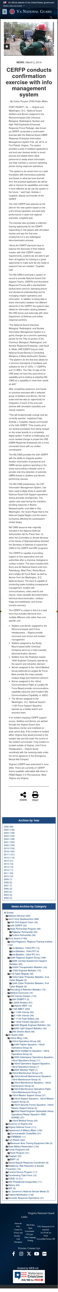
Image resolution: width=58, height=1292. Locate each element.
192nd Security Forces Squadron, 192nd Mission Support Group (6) (32, 1106)
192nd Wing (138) (19, 1038)
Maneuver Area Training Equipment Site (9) (31, 1143)
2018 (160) (9, 851)
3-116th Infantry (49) (24, 1015)
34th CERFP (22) (18, 925)
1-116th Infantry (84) (24, 1012)
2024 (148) (9, 832)
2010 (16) (8, 876)
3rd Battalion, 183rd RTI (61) (26, 954)
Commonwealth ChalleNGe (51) (25, 1133)
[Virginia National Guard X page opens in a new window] (29, 1254)
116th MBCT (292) (21, 1008)
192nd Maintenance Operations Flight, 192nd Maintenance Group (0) (31, 1090)
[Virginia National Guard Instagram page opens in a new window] (21, 1254)
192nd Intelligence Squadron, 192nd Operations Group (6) (30, 1052)
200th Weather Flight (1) (26, 1069)
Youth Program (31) (19, 1152)
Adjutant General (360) (19, 915)
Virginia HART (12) (23, 1005)
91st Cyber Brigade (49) (21, 973)
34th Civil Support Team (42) (24, 922)
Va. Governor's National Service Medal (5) (28, 1191)
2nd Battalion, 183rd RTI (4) (25, 951)
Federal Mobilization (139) (21, 1194)
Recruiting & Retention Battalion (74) (28, 989)
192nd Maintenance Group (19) (27, 1072)
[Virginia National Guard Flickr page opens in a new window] (44, 1254)
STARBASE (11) (18, 1136)
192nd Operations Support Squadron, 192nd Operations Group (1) (30, 1065)
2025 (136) (9, 829)
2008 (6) (8, 882)
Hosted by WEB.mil (27, 1268)
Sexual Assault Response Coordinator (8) (28, 1162)
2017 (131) (9, 854)
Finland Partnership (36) (24, 935)
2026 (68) (8, 826)
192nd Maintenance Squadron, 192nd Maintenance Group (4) (31, 1084)
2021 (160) (9, 842)
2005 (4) (8, 891)
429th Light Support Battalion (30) (30, 1028)
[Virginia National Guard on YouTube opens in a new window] (37, 1254)
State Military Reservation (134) (23, 1146)
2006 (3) (8, 888)
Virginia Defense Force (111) (22, 1127)
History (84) (14, 1185)
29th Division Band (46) (23, 1031)
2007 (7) (8, 885)
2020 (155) (9, 845)
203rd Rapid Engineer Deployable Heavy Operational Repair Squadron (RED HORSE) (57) (32, 1114)
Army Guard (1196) (17, 938)
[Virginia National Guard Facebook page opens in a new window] (13, 1254)
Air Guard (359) (15, 1034)
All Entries (9, 912)
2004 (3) (8, 894)
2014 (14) (8, 863)
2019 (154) (9, 848)
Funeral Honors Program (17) (22, 1172)
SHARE (23, 799)
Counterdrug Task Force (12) (22, 1175)
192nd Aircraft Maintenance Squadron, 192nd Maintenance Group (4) (31, 1078)
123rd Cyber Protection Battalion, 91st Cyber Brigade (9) (29, 978)
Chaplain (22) (14, 1156)
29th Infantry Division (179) (23, 996)
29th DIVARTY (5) (20, 999)
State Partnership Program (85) (25, 928)
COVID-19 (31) (15, 1178)
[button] (14, 5)
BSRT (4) (14, 1159)
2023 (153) (9, 835)
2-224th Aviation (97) (22, 1002)
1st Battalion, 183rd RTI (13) (26, 947)
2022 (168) (9, 838)
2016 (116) (9, 857)
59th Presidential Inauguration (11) (25, 1181)
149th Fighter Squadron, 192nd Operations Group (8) (27, 1046)
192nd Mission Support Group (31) (29, 1095)
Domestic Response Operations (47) (26, 1197)
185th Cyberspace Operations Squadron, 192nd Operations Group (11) (32, 1059)
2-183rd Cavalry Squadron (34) (29, 1021)
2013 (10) (8, 866)
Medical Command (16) (21, 992)
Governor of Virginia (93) (20, 1123)
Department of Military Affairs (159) (25, 1130)
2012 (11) (8, 869)
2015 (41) (8, 860)
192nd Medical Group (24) (25, 1120)
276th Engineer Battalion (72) (26, 970)
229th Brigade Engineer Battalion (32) (32, 1025)
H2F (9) (12, 1188)
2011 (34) (8, 873)
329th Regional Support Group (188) (28, 957)
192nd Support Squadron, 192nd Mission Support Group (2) (32, 1100)
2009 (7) (8, 879)
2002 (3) (8, 897)
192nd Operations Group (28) (26, 1041)
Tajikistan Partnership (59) (24, 931)
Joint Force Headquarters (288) (23, 918)
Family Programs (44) (18, 1149)
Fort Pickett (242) (16, 1139)
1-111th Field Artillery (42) (26, 1018)
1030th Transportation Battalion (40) (29, 967)
